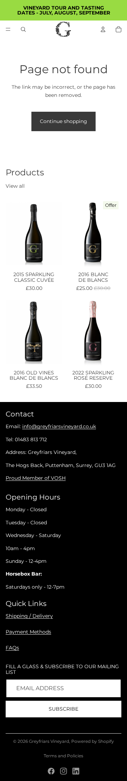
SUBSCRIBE (63, 709)
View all (15, 186)
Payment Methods (28, 632)
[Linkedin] (76, 771)
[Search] (23, 29)
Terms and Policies (63, 755)
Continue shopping (63, 121)
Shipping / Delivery (29, 616)
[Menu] (8, 29)
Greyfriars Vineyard (49, 741)
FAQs (12, 648)
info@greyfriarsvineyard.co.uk (59, 427)
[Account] (103, 29)
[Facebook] (51, 771)
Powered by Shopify (92, 741)
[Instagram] (63, 771)
